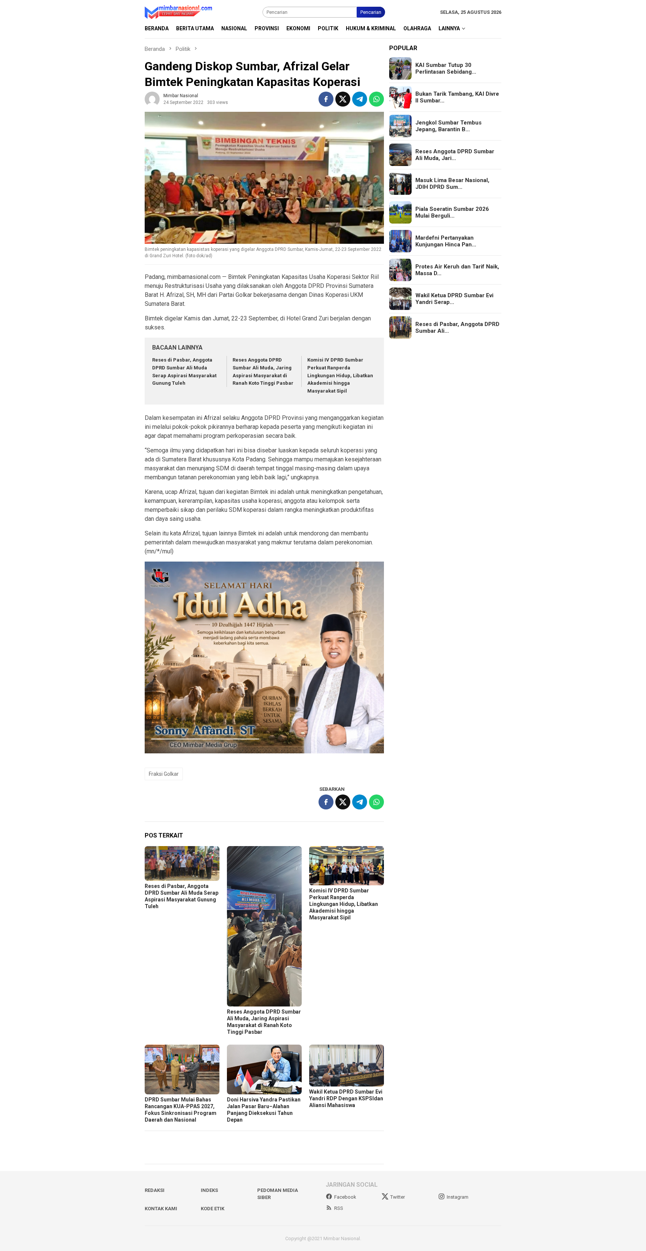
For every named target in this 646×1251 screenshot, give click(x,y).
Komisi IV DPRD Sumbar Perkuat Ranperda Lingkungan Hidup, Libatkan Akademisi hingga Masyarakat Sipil (340, 375)
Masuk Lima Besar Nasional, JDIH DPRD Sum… (452, 183)
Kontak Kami (161, 1208)
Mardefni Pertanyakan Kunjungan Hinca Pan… (445, 241)
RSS (338, 1208)
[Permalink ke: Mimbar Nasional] (152, 99)
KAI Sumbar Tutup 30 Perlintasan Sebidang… (445, 68)
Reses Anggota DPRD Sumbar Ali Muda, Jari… (454, 155)
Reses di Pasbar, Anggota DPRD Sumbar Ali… (457, 327)
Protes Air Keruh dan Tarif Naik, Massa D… (457, 270)
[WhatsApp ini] (376, 99)
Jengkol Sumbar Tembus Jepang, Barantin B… (448, 126)
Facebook (345, 1197)
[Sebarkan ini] (326, 99)
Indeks (209, 1190)
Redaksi (154, 1190)
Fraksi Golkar (164, 774)
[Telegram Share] (359, 99)
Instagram (457, 1197)
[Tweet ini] (342, 99)
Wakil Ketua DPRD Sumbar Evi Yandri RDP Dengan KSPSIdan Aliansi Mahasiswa (346, 1098)
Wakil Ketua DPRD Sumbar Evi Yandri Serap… (454, 298)
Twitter (397, 1197)
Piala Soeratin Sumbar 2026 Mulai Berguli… (452, 212)
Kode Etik (212, 1208)
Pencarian (370, 12)
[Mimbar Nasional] (180, 12)
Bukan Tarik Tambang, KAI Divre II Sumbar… (457, 97)
